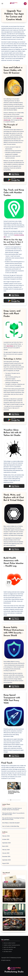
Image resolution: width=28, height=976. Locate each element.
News (6, 881)
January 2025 (5, 853)
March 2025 (5, 846)
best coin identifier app (9, 947)
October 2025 (5, 839)
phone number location (9, 943)
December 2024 (6, 856)
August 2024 (5, 863)
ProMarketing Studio (14, 972)
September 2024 (6, 860)
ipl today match (8, 951)
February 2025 (6, 849)
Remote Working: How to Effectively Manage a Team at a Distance (14, 792)
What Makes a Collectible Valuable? (11, 822)
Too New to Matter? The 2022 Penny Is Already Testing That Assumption (12, 809)
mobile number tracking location (12, 945)
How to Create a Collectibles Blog (10, 826)
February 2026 (6, 836)
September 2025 (6, 842)
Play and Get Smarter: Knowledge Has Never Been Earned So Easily (13, 818)
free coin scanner (8, 949)
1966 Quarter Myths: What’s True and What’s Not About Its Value (13, 814)
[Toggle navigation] (2, 3)
